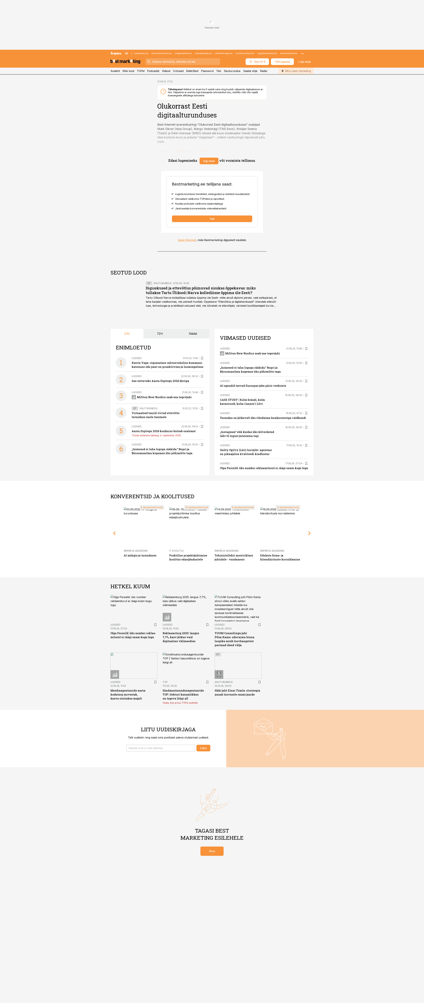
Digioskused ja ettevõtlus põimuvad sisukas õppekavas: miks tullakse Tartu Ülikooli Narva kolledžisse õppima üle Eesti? (201, 290)
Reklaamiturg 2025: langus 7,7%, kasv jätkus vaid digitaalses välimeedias (181, 637)
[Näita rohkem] (302, 53)
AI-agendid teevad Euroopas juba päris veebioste (253, 385)
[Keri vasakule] (114, 533)
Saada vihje (250, 71)
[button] (160, 748)
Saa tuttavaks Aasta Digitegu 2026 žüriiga (160, 381)
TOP (165, 682)
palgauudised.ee (183, 53)
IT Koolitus (176, 550)
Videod (166, 71)
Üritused (178, 71)
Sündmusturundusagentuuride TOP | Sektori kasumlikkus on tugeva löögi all (183, 694)
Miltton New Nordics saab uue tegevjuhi (164, 397)
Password (207, 71)
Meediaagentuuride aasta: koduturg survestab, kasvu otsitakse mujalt (128, 694)
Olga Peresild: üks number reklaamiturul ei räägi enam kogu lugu (264, 468)
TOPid (140, 71)
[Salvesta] (202, 358)
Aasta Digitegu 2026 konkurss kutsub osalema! (164, 431)
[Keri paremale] (310, 533)
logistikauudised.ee (267, 53)
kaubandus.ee (141, 53)
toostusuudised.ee (245, 53)
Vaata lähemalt (187, 240)
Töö (218, 71)
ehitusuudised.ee (288, 53)
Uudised (137, 358)
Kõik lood (128, 71)
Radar (263, 71)
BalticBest (192, 71)
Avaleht (115, 71)
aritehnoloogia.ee (223, 53)
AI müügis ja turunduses (140, 555)
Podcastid (153, 71)
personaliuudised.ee (162, 53)
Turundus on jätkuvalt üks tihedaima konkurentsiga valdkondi (263, 418)
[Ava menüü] (126, 53)
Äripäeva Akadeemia (136, 550)
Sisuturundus (232, 71)
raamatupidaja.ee (203, 53)
